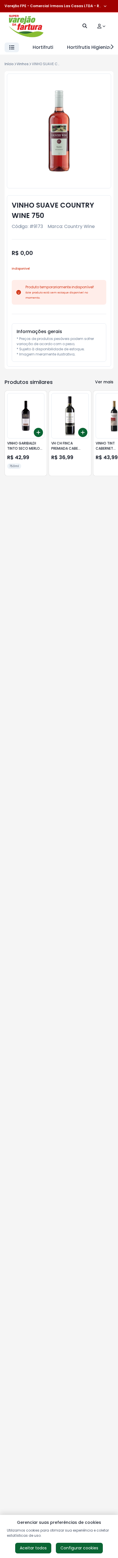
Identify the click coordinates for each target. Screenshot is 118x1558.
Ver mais (104, 382)
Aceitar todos (33, 1548)
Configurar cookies (79, 1548)
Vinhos (23, 63)
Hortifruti (43, 47)
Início (9, 63)
